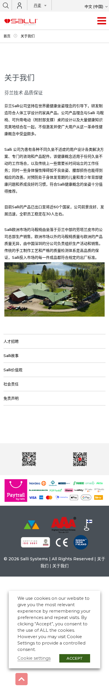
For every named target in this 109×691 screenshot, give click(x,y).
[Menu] (101, 20)
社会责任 (11, 384)
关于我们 (60, 565)
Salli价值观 (12, 369)
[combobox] (38, 6)
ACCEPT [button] (75, 658)
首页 (6, 36)
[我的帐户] (19, 5)
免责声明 (11, 398)
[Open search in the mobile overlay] (6, 5)
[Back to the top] (21, 679)
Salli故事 (11, 355)
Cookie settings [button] (34, 658)
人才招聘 (11, 341)
